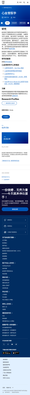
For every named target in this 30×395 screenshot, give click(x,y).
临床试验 (12, 49)
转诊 (14, 17)
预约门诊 (6, 17)
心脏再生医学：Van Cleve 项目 (14, 68)
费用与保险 (23, 23)
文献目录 (15, 96)
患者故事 (14, 23)
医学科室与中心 (8, 7)
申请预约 (5, 117)
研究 (7, 23)
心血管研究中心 (9, 74)
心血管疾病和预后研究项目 (13, 71)
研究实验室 (8, 62)
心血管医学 (9, 13)
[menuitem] (7, 23)
